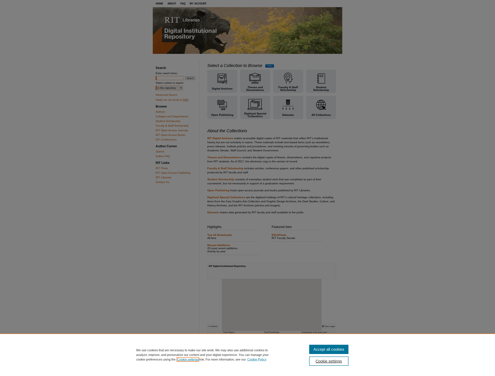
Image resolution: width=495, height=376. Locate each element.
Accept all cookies (328, 349)
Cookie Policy (256, 359)
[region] (247, 355)
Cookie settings (187, 359)
